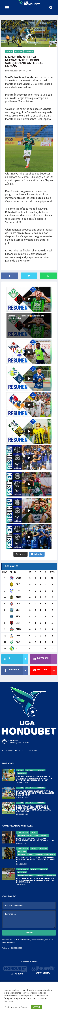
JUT (17, 648)
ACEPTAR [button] (37, 1007)
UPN (17, 635)
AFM (18, 616)
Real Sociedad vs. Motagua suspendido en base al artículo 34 (35, 840)
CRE (17, 584)
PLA (17, 642)
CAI (17, 622)
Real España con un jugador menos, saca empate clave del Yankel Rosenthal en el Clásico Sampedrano (33, 809)
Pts (52, 572)
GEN (17, 610)
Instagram (33, 751)
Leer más (8, 1001)
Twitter (20, 751)
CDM (18, 597)
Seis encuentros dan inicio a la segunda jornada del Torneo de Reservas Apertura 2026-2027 (34, 778)
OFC (18, 590)
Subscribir (38, 554)
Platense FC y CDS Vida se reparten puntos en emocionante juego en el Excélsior (35, 880)
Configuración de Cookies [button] (16, 1007)
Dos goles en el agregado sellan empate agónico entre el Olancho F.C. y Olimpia (35, 793)
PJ (29, 572)
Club (12, 572)
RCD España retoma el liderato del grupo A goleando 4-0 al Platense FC (35, 860)
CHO (18, 629)
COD (18, 577)
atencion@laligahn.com (19, 743)
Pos (4, 572)
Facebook (8, 751)
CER (17, 603)
